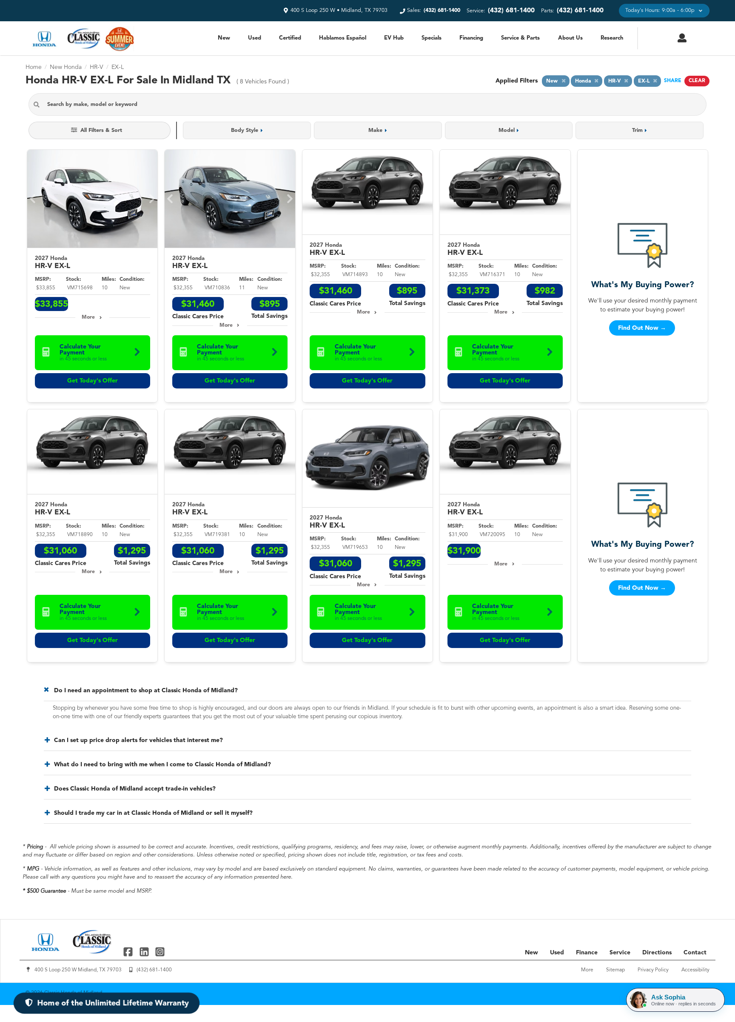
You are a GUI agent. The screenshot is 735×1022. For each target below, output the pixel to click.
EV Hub (394, 38)
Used (254, 38)
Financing (471, 38)
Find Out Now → (642, 328)
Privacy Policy (653, 970)
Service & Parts (520, 38)
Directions (657, 953)
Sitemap (615, 970)
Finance (587, 953)
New (224, 38)
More (88, 317)
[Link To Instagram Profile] (160, 951)
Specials (432, 38)
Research (612, 38)
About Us (570, 38)
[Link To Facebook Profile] (129, 951)
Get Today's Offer (92, 381)
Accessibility (695, 970)
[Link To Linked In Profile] (145, 951)
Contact (695, 953)
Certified (290, 38)
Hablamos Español (342, 38)
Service (620, 953)
